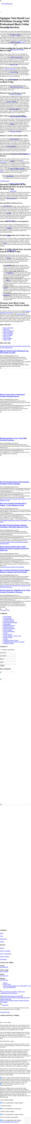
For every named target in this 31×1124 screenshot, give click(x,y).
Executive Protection (8, 621)
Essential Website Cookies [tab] (7, 1041)
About (1, 933)
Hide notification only (13, 1121)
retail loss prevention (10, 68)
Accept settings (4, 1121)
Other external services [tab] (6, 1085)
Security (5, 633)
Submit (2, 665)
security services (21, 314)
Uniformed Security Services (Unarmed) (13, 642)
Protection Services (8, 627)
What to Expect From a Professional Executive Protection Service (12, 395)
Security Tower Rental (16, 94)
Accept (2, 1012)
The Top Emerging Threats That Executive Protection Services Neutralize (14, 483)
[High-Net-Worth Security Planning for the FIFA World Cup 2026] (15, 347)
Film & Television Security (17, 49)
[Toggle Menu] (0, 11)
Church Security (7, 618)
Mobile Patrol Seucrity (9, 625)
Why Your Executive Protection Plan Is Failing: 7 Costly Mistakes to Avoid (13, 504)
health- (2, 171)
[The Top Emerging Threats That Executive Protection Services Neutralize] (15, 455)
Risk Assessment (7, 630)
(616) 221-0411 (4, 980)
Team (1, 936)
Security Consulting (5, 951)
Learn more (7, 1012)
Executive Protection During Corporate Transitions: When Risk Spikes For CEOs (14, 526)
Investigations (6, 624)
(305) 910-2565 (4, 975)
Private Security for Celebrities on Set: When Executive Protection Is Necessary (15, 591)
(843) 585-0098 (4, 971)
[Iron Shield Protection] (6, 3)
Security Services (7, 634)
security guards (22, 41)
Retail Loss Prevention (9, 628)
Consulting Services (8, 619)
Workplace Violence (8, 643)
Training (5, 639)
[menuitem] (17, 983)
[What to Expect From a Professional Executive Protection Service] (15, 368)
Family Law (13, 191)
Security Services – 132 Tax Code (12, 636)
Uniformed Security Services (10, 640)
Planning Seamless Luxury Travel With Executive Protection (13, 439)
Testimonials (3, 939)
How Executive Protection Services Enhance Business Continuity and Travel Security (15, 571)
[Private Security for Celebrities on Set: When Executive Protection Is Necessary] (15, 587)
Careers (2, 941)
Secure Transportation (9, 631)
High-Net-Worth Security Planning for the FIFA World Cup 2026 (14, 352)
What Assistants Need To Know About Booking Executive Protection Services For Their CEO (14, 548)
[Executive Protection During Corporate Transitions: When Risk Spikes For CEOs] (15, 522)
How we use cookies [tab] (5, 1022)
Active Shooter (7, 616)
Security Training (7, 637)
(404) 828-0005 (4, 967)
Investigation (3, 959)
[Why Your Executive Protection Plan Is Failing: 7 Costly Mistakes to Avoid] (15, 500)
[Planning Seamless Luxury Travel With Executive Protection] (15, 412)
